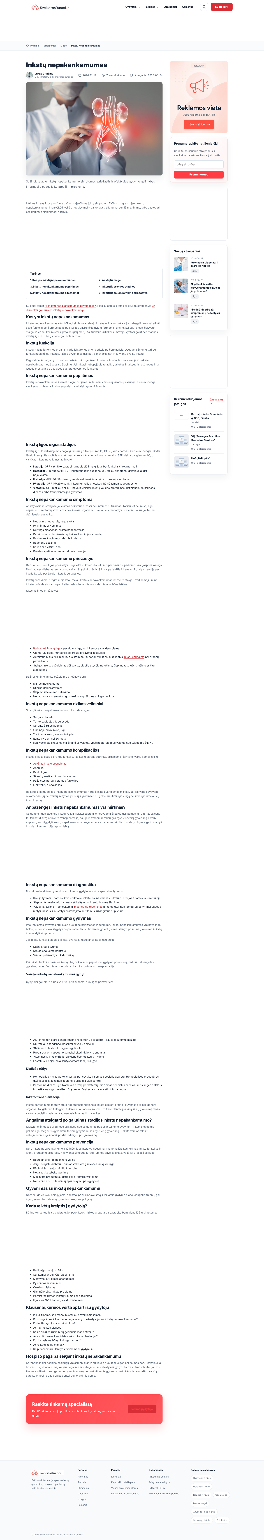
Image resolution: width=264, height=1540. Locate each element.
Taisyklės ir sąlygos (159, 1482)
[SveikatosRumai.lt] (50, 1472)
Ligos (64, 45)
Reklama (82, 1504)
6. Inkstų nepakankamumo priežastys (123, 293)
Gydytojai (132, 6)
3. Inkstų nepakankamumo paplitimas (54, 286)
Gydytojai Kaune (201, 1486)
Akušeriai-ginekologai (204, 1511)
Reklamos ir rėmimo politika (164, 1493)
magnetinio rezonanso (88, 906)
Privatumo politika (159, 1476)
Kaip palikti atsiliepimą (123, 1482)
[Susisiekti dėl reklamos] (199, 97)
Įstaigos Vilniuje (201, 1494)
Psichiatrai (222, 1520)
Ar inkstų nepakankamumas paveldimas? (70, 305)
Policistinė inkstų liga (46, 648)
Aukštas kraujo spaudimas (49, 763)
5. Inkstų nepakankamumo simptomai (54, 293)
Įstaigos (152, 6)
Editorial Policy (157, 1487)
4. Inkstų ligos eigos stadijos (117, 286)
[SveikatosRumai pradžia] (50, 7)
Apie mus (187, 6)
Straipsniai (170, 6)
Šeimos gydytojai (201, 1520)
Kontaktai (116, 1476)
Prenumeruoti (198, 174)
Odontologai (221, 1494)
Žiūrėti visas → (216, 401)
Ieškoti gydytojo (142, 1409)
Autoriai (82, 1482)
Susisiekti (221, 6)
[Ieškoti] (204, 7)
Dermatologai (200, 1503)
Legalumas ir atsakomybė (125, 1493)
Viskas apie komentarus (124, 1487)
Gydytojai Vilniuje (202, 1478)
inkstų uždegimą (134, 657)
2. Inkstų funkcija (110, 280)
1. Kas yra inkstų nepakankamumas (52, 280)
